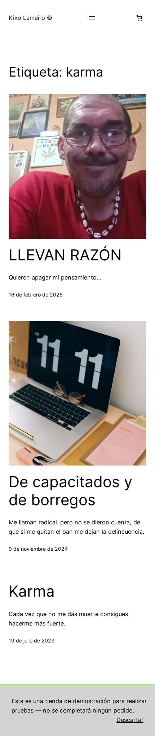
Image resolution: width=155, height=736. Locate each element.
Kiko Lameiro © (30, 17)
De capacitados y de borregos (70, 491)
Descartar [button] (129, 719)
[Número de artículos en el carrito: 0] (139, 17)
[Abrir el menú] (92, 17)
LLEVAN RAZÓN (65, 255)
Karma (32, 591)
